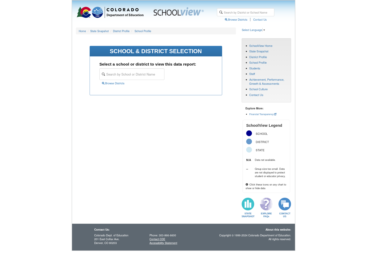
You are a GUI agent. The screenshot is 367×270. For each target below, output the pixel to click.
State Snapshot (99, 31)
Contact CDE (157, 239)
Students (254, 68)
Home (82, 31)
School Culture (258, 89)
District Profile (121, 31)
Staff (252, 74)
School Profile (143, 31)
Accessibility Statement (163, 243)
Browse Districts (237, 19)
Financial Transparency (261, 114)
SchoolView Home (260, 46)
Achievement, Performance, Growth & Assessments (266, 81)
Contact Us (260, 19)
